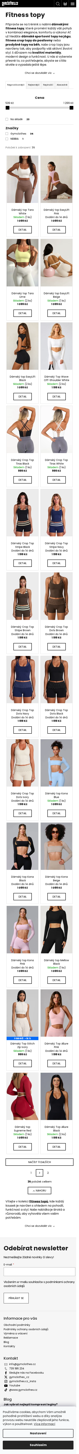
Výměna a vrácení (15, 1333)
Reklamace (11, 1338)
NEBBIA (16, 139)
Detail (23, 230)
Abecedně (62, 84)
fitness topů (38, 1201)
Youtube (14, 1385)
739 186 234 (16, 1368)
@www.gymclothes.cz (23, 1390)
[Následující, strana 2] (39, 1173)
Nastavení (38, 1433)
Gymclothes (21, 133)
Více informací (44, 1424)
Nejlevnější (34, 84)
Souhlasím (38, 1445)
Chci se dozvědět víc (38, 73)
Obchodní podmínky (17, 1325)
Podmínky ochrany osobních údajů (26, 1329)
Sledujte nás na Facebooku (26, 1373)
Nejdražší (48, 84)
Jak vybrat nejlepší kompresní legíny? (31, 1404)
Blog (6, 1342)
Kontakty (9, 1346)
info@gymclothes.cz (22, 1364)
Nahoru (41, 1190)
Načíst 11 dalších (39, 1162)
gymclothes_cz (19, 1377)
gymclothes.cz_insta (22, 1381)
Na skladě (19, 119)
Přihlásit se (16, 1298)
